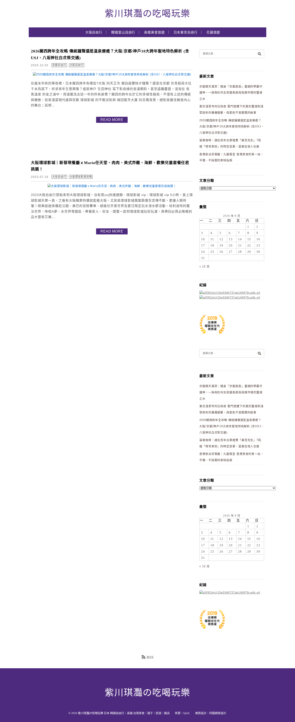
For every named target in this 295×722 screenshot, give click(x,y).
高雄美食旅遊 (154, 32)
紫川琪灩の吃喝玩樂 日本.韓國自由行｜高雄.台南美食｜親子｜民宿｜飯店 (124, 713)
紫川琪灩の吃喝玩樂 (147, 14)
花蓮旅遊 (213, 32)
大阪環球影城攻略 (81, 176)
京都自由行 (59, 65)
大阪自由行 (94, 32)
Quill (186, 713)
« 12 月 (204, 266)
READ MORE (111, 120)
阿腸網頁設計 (217, 713)
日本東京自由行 (186, 32)
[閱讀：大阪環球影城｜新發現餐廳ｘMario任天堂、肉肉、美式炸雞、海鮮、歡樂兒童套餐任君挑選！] (112, 186)
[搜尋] (259, 53)
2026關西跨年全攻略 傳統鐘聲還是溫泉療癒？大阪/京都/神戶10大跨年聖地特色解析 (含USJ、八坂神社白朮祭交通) (231, 126)
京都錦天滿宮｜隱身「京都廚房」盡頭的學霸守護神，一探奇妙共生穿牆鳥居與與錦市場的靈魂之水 (230, 92)
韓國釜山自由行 (123, 32)
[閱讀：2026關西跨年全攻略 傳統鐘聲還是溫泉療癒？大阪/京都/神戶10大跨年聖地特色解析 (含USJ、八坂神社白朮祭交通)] (112, 74)
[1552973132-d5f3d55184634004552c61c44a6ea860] (212, 335)
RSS (150, 657)
